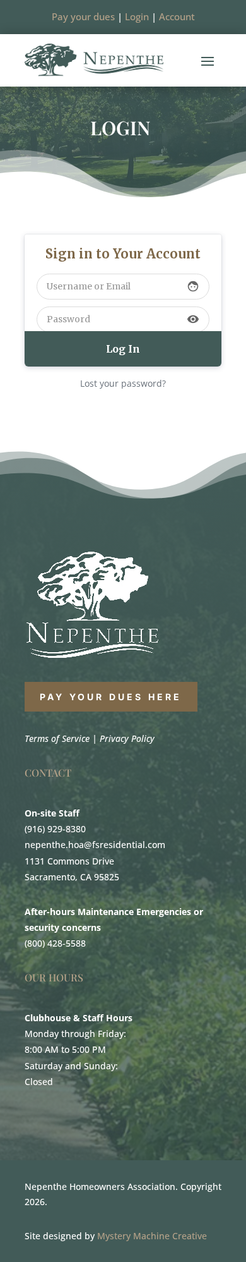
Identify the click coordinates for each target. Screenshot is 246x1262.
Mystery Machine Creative (152, 1236)
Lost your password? (123, 383)
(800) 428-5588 (55, 943)
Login (137, 16)
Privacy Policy (127, 738)
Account (177, 16)
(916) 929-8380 (55, 829)
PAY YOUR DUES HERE (111, 696)
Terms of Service (57, 738)
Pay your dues (83, 16)
